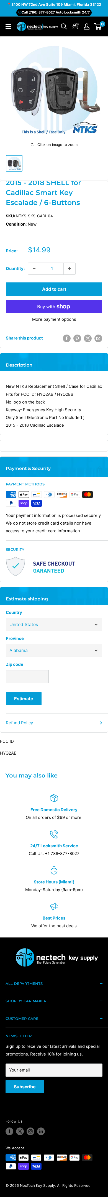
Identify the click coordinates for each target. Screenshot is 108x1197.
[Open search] (64, 26)
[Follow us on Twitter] (20, 1131)
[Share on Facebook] (67, 338)
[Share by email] (98, 338)
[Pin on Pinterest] (77, 338)
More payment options (54, 319)
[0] (97, 26)
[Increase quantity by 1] (69, 268)
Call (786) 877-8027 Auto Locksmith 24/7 (56, 12)
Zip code (14, 664)
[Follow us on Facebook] (9, 1131)
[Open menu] (8, 26)
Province (15, 638)
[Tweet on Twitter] (88, 338)
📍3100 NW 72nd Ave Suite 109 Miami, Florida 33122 (54, 4)
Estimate (23, 698)
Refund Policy (19, 722)
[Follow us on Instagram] (30, 1131)
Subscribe (25, 1086)
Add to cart (54, 289)
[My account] (75, 26)
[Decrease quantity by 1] (34, 268)
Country (14, 612)
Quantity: (15, 268)
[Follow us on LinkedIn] (41, 1131)
